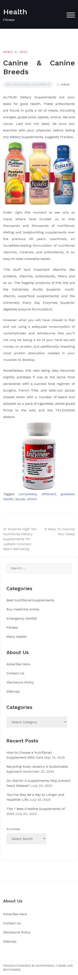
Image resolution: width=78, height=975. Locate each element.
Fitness (12, 627)
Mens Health (16, 637)
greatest (67, 494)
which (32, 499)
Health (15, 11)
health (8, 499)
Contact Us (15, 673)
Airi (70, 965)
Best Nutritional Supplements (28, 84)
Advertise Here (18, 664)
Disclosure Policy (20, 682)
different (49, 494)
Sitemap (13, 691)
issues (20, 499)
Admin (65, 84)
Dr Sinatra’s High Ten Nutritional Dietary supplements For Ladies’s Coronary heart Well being (20, 539)
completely (28, 494)
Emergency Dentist (21, 618)
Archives (13, 829)
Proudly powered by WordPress (28, 965)
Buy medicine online (22, 609)
